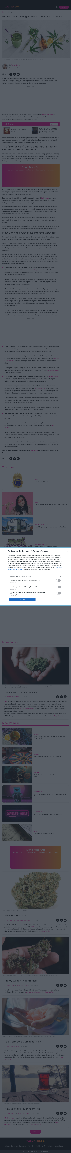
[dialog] (35, 576)
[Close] (67, 551)
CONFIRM (22, 599)
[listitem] (35, 576)
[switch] (58, 580)
